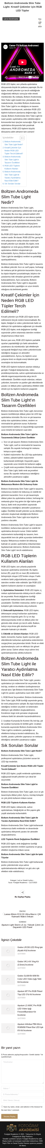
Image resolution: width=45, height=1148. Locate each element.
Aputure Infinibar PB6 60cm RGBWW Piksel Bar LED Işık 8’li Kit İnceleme (30, 1027)
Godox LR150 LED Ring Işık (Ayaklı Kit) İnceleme (30, 949)
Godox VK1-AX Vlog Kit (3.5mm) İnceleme (28, 963)
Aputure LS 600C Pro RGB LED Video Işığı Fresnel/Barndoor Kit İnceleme (29, 1010)
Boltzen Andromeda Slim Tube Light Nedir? (13, 143)
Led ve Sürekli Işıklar (11, 19)
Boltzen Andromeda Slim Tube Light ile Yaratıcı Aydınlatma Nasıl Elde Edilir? (12, 176)
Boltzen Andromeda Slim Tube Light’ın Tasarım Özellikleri (12, 160)
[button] (21, 138)
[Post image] (8, 951)
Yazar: (17, 882)
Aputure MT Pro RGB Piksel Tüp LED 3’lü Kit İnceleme (30, 993)
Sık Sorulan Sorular (12, 184)
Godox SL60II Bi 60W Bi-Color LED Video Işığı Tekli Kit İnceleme (29, 979)
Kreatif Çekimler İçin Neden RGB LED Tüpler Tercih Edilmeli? (13, 151)
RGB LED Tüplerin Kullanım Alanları (12, 167)
